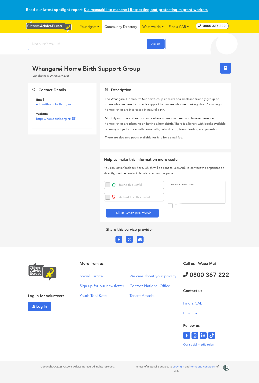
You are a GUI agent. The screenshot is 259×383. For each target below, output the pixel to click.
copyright (179, 366)
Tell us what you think (132, 213)
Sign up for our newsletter (102, 285)
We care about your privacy (153, 276)
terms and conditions (203, 366)
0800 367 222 (208, 275)
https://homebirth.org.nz (53, 119)
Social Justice (91, 276)
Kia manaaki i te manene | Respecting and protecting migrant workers (146, 9)
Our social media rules (198, 345)
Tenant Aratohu (142, 295)
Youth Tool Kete (93, 295)
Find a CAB (192, 303)
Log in (41, 306)
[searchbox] (88, 44)
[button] (90, 27)
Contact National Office (150, 285)
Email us (190, 313)
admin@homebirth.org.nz (53, 104)
